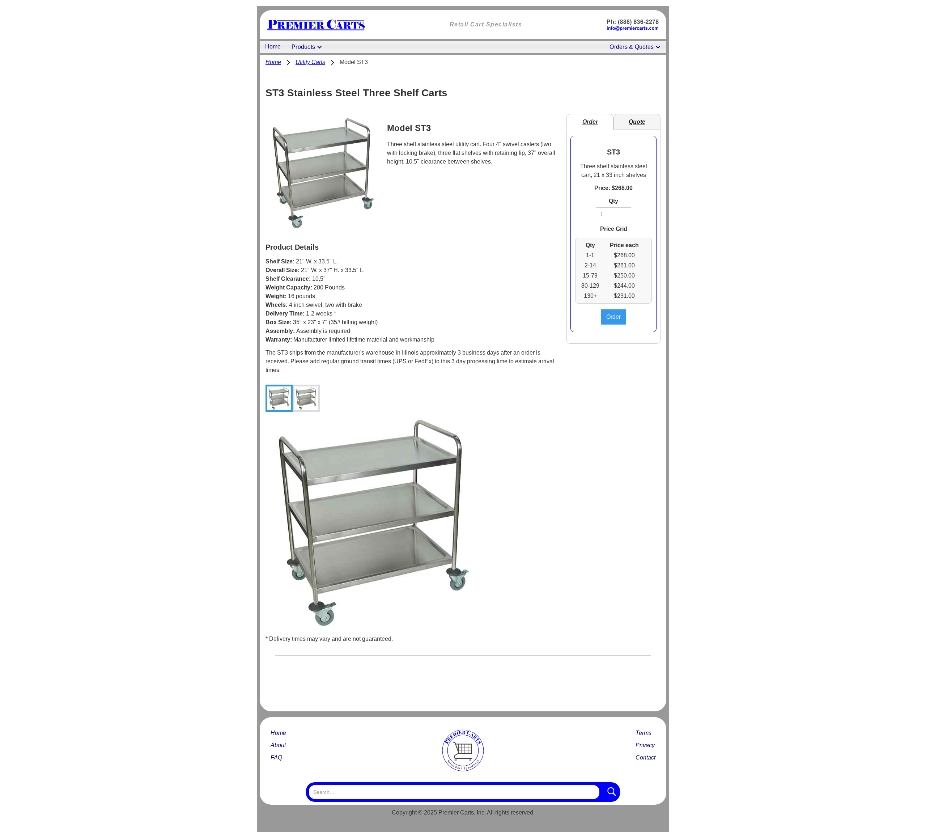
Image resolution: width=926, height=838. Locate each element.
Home (273, 46)
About (278, 745)
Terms (643, 733)
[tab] (279, 398)
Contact (645, 757)
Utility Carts (310, 62)
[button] (307, 47)
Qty (613, 201)
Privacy (645, 745)
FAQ (276, 757)
